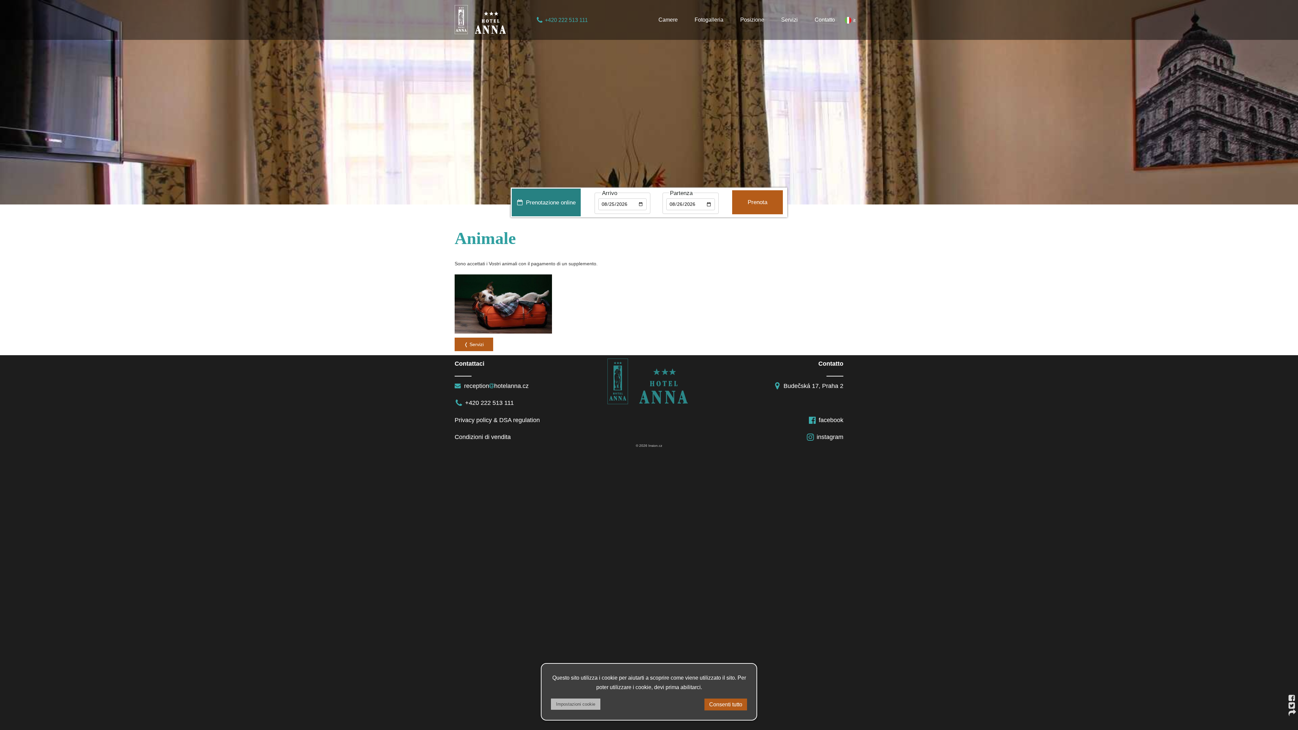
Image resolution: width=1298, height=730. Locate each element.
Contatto (825, 20)
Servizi (789, 20)
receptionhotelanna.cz (495, 386)
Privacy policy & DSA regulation (497, 420)
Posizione (752, 20)
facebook (831, 420)
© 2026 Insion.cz (649, 445)
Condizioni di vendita (483, 437)
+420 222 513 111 (566, 20)
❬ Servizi (474, 344)
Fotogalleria (709, 20)
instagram (830, 437)
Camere (668, 20)
